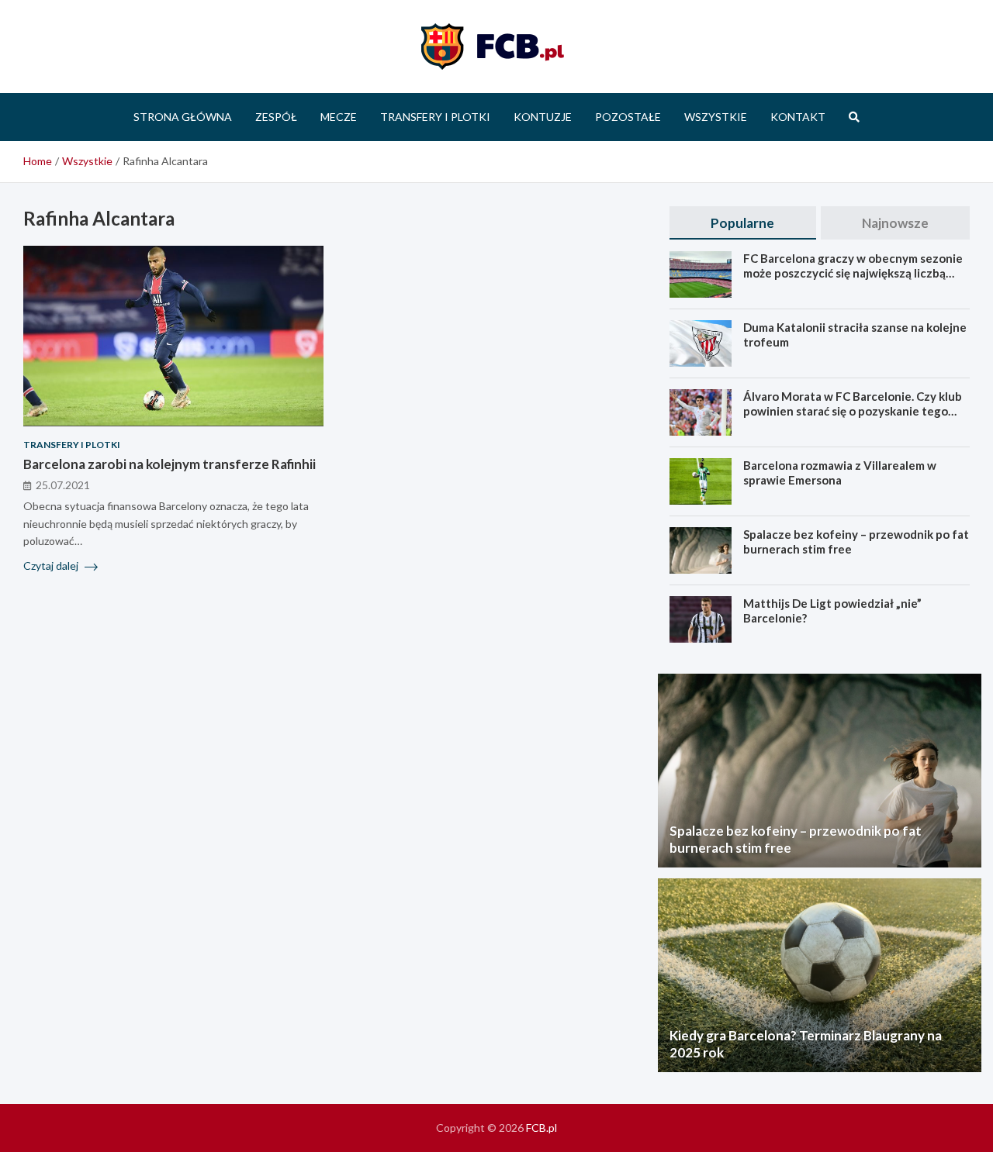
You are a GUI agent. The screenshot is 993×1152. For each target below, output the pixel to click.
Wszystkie (715, 116)
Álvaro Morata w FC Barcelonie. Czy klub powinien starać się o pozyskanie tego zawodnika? (852, 411)
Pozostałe (628, 116)
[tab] (742, 223)
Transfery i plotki (435, 116)
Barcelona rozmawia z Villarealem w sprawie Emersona (839, 473)
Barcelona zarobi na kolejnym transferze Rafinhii (169, 463)
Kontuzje (543, 116)
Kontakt (797, 116)
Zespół (276, 116)
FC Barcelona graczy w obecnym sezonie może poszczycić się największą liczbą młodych (853, 273)
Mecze (338, 116)
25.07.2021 (63, 484)
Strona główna (182, 116)
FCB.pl (541, 1127)
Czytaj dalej (52, 565)
